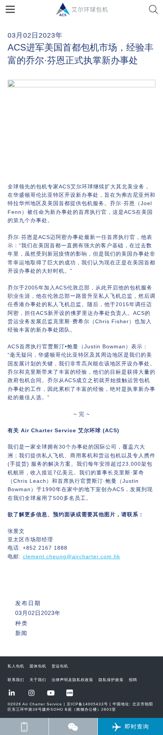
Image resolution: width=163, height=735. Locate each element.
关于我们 (38, 680)
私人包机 (16, 666)
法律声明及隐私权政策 (72, 680)
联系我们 (16, 680)
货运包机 (60, 666)
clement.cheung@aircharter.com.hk (71, 556)
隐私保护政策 (111, 680)
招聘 (133, 680)
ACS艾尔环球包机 (85, 13)
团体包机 (38, 666)
